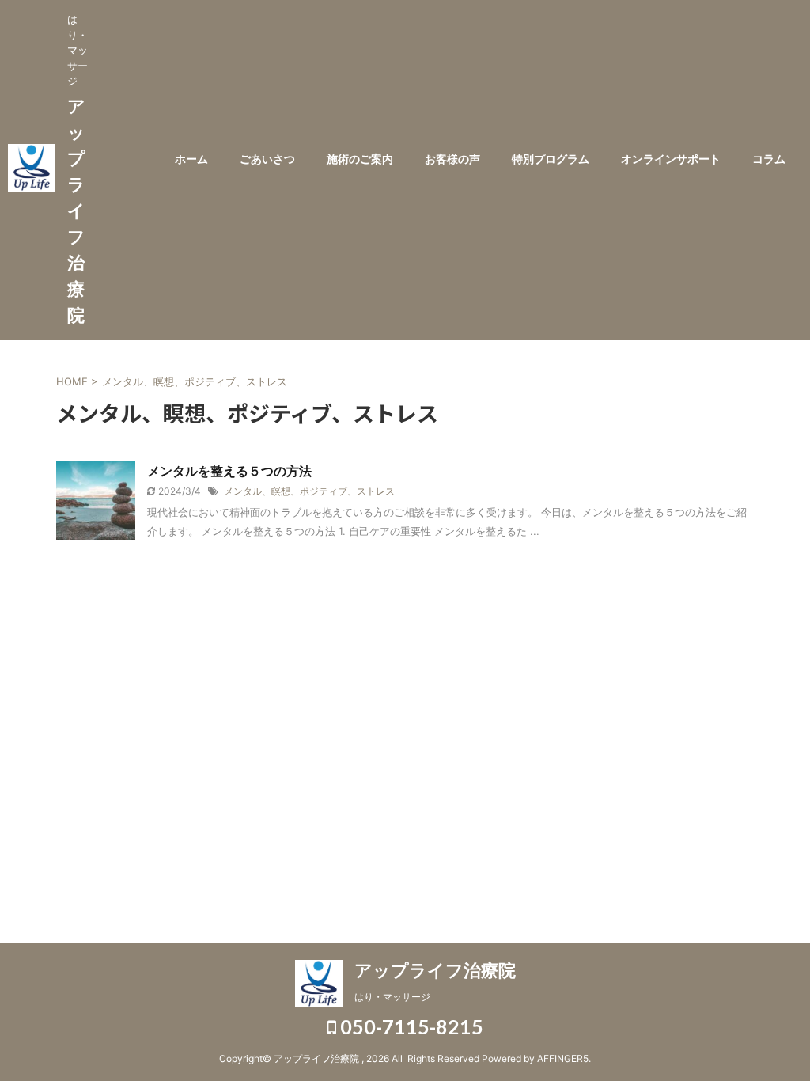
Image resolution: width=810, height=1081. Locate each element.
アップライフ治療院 (76, 210)
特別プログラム (550, 158)
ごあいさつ (267, 158)
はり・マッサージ (392, 997)
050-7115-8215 (409, 1026)
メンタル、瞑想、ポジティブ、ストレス (309, 491)
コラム (768, 158)
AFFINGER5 (563, 1058)
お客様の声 (452, 158)
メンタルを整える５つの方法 (229, 471)
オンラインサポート (671, 158)
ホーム (191, 158)
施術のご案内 (360, 158)
